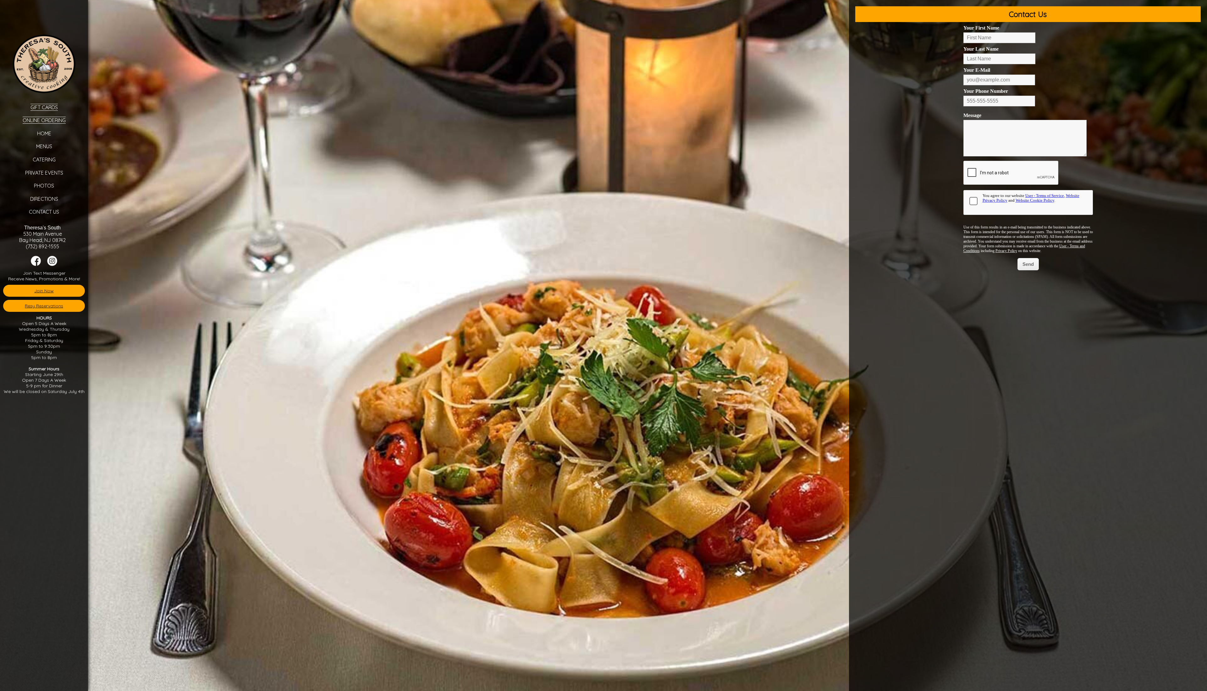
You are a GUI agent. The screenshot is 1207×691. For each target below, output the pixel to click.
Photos (44, 186)
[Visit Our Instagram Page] (52, 264)
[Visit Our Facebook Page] (36, 264)
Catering (44, 159)
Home (44, 133)
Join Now (44, 291)
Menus (44, 146)
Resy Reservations (44, 306)
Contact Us (44, 212)
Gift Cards (44, 107)
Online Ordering (44, 120)
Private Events (44, 173)
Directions (44, 199)
